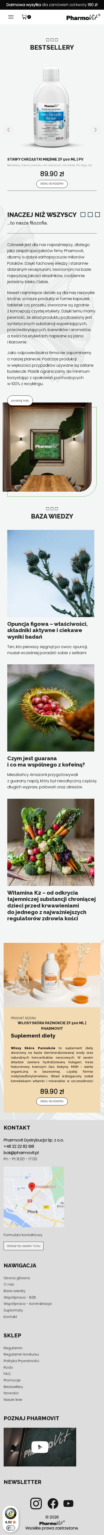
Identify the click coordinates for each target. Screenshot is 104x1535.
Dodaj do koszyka (52, 184)
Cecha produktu (32, 165)
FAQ (7, 1373)
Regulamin (13, 1347)
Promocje (12, 1380)
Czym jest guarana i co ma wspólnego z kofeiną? (46, 761)
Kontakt (10, 1316)
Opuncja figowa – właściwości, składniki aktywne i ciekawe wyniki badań (47, 630)
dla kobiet (69, 165)
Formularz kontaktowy (23, 1234)
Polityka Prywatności (21, 1360)
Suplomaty (13, 1310)
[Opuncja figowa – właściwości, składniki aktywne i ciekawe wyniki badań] (50, 573)
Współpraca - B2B (20, 1297)
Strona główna (17, 1277)
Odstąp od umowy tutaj (23, 1246)
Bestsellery (13, 165)
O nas (9, 1284)
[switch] (10, 1528)
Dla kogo (81, 165)
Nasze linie (13, 1399)
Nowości (11, 1392)
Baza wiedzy (14, 1290)
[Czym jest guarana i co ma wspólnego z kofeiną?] (50, 708)
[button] (8, 130)
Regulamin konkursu (21, 1354)
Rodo (8, 1367)
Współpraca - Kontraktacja (28, 1303)
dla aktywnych (52, 165)
